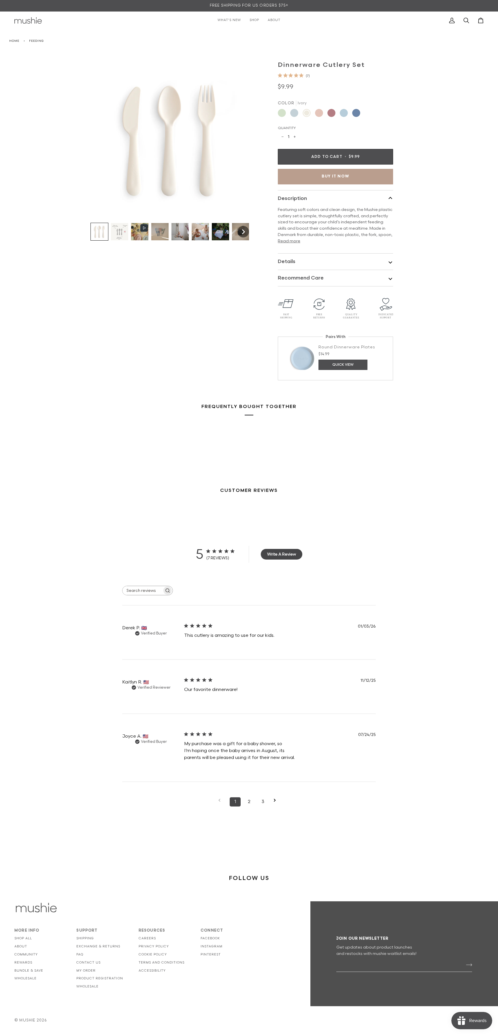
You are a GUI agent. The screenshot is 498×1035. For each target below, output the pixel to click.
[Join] (467, 965)
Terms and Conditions (161, 962)
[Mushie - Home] (28, 20)
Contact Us (88, 962)
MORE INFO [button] (26, 930)
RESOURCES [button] (152, 930)
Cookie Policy (153, 954)
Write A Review (281, 554)
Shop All (23, 938)
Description (292, 198)
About (20, 946)
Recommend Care (301, 278)
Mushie (27, 1020)
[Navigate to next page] (276, 800)
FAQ (79, 954)
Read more (289, 241)
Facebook (210, 938)
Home (14, 41)
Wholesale (25, 978)
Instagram (211, 946)
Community (26, 954)
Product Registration (99, 978)
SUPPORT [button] (86, 930)
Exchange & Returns (98, 946)
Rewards (23, 962)
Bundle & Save (28, 970)
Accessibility (152, 970)
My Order (86, 970)
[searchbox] (142, 590)
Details (286, 261)
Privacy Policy (154, 946)
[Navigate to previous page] (221, 800)
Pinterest (211, 954)
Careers (147, 938)
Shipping (85, 938)
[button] (99, 232)
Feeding (36, 41)
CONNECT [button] (212, 930)
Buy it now (335, 176)
